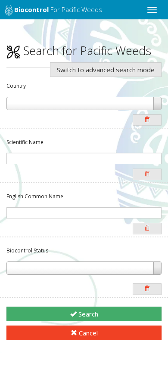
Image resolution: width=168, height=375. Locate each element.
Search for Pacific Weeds (85, 50)
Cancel (87, 333)
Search (87, 314)
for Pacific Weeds (58, 9)
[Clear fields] (147, 120)
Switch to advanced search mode (106, 69)
